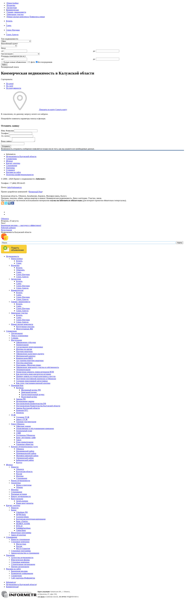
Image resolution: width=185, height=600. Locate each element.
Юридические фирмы (20, 560)
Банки (13, 510)
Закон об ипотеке (18, 535)
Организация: (7, 54)
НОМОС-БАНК (23, 523)
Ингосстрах (21, 544)
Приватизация (22, 345)
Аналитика (16, 483)
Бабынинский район (25, 460)
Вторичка (11, 5)
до (94, 51)
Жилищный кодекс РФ (31, 390)
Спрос (19, 263)
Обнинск (5, 219)
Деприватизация (23, 370)
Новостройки (12, 3)
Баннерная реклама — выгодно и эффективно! (21, 225)
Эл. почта (5, 136)
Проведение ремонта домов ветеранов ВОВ (35, 372)
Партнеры (10, 168)
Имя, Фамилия (7, 131)
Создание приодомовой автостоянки (32, 381)
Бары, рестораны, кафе (26, 437)
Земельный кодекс (29, 392)
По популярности (13, 88)
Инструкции (16, 340)
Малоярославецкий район (27, 456)
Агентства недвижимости (22, 557)
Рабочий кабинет (8, 228)
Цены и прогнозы (23, 485)
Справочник (11, 159)
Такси (18, 440)
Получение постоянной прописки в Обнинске (36, 379)
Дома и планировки (19, 336)
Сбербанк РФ (22, 512)
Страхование (11, 165)
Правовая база (17, 385)
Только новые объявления (15, 62)
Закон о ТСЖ (21, 419)
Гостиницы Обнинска (25, 435)
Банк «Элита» (22, 521)
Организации (17, 333)
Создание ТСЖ (22, 417)
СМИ (18, 433)
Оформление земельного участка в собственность (37, 367)
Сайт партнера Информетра (23, 578)
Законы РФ (21, 399)
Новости (14, 467)
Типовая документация (26, 422)
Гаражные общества (24, 444)
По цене (9, 84)
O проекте (10, 170)
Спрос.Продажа (13, 30)
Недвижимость (12, 256)
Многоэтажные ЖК (24, 329)
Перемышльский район (26, 453)
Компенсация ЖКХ (24, 358)
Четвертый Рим (35, 192)
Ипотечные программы (21, 533)
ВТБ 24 (19, 526)
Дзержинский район (25, 458)
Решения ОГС (22, 410)
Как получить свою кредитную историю (33, 374)
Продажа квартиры (24, 351)
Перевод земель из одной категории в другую (36, 376)
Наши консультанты (24, 503)
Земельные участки (15, 14)
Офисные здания (23, 426)
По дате (9, 86)
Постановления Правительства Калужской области (38, 406)
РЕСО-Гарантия (23, 548)
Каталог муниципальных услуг (24, 447)
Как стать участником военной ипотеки (33, 383)
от (2, 51)
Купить (9, 21)
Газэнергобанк (22, 517)
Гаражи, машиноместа (16, 12)
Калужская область (24, 471)
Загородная (12, 8)
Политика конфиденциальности (20, 174)
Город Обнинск (17, 424)
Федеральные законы (25, 401)
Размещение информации (22, 573)
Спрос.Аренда (12, 34)
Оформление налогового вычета (30, 354)
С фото (32, 62)
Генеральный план (24, 431)
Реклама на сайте (13, 172)
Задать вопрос (22, 501)
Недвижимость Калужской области (21, 156)
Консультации (17, 499)
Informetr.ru (10, 582)
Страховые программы (21, 551)
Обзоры (19, 487)
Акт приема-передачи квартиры (30, 360)
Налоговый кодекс (29, 397)
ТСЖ (13, 415)
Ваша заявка (6, 141)
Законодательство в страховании (25, 553)
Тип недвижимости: (9, 39)
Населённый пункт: (9, 43)
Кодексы (20, 388)
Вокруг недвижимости (21, 496)
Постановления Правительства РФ (31, 403)
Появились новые (37, 17)
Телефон (4, 133)
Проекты (20, 413)
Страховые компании (20, 542)
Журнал (9, 161)
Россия (19, 474)
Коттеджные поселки (25, 326)
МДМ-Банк (21, 514)
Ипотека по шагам (24, 349)
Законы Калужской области (28, 408)
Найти (4, 65)
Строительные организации (23, 564)
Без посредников (45, 62)
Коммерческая (12, 10)
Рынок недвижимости (20, 480)
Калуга (19, 462)
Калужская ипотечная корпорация (30, 519)
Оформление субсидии (26, 342)
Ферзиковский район (25, 451)
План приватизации (24, 442)
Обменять (20, 270)
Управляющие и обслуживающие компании (35, 428)
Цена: (3, 48)
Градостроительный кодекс (32, 394)
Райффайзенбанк (23, 528)
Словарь (14, 338)
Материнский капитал (25, 356)
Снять (8, 25)
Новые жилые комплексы (18, 17)
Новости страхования (20, 539)
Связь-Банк (21, 530)
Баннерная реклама (19, 571)
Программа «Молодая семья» (28, 365)
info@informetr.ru (14, 187)
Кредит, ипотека (13, 163)
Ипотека (19, 476)
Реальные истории (19, 494)
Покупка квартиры (24, 363)
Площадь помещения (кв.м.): (13, 56)
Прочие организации (20, 567)
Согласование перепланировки (29, 347)
